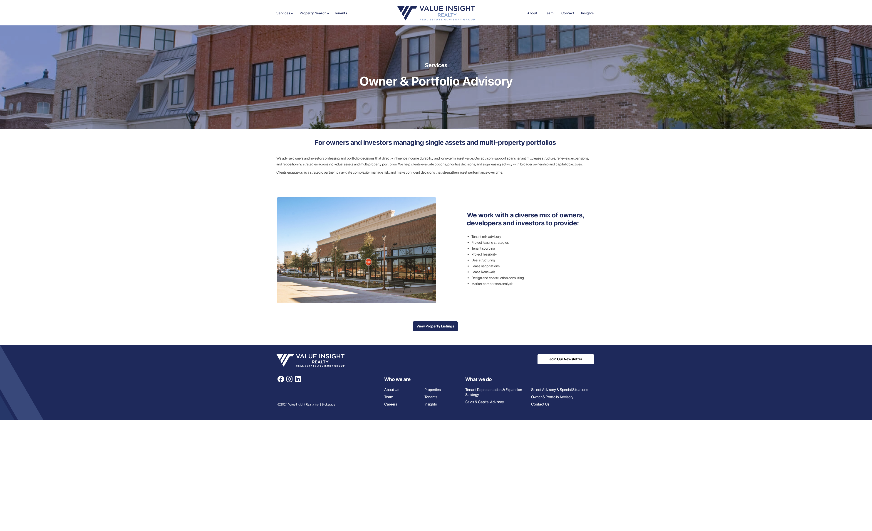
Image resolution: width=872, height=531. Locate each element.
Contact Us (540, 404)
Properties (432, 389)
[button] (284, 13)
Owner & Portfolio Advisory (552, 397)
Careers (390, 404)
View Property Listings (435, 326)
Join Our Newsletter (565, 359)
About (532, 13)
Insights (587, 13)
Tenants (340, 13)
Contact (568, 13)
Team (549, 13)
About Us (391, 389)
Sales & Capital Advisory (484, 402)
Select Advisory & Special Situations (559, 389)
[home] (436, 13)
